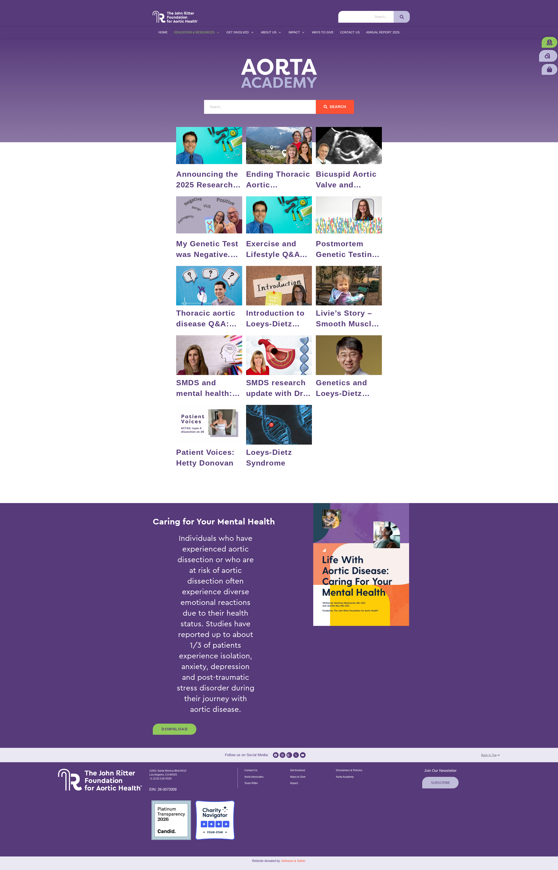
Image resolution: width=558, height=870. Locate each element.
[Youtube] (303, 755)
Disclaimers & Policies (349, 770)
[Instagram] (282, 755)
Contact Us (250, 770)
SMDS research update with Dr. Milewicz (276, 393)
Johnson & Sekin (293, 861)
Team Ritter (251, 783)
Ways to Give (298, 776)
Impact (294, 783)
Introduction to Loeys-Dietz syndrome (275, 324)
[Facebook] (276, 755)
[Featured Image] (209, 145)
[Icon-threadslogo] (289, 755)
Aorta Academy (345, 776)
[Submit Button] (402, 17)
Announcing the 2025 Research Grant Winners (207, 185)
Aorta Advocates (254, 776)
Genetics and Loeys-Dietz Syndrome (341, 393)
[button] (549, 42)
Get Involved (297, 770)
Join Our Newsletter (440, 771)
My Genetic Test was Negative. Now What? (207, 254)
